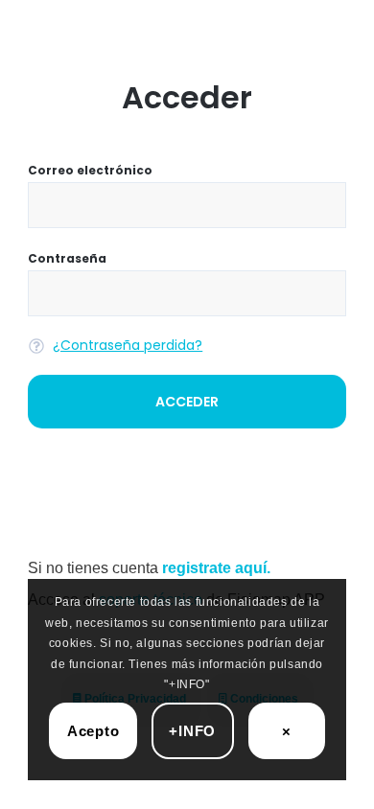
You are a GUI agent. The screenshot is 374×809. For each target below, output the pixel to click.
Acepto (93, 731)
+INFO (192, 731)
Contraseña (67, 258)
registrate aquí (214, 568)
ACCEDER (187, 401)
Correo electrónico (90, 170)
